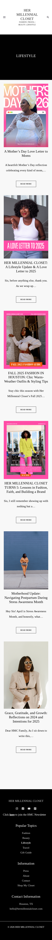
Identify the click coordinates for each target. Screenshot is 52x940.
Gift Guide (26, 852)
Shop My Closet (26, 885)
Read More (26, 184)
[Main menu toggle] (4, 17)
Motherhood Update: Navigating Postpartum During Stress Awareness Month (26, 598)
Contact (26, 880)
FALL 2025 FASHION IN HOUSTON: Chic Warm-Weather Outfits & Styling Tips (26, 377)
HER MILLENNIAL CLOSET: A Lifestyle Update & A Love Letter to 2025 (26, 267)
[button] (48, 17)
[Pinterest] (35, 808)
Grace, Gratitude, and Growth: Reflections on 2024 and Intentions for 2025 (26, 717)
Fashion (26, 833)
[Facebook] (23, 808)
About (26, 875)
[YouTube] (29, 808)
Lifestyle (26, 842)
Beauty (26, 838)
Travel (26, 847)
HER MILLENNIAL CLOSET (27, 14)
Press (26, 870)
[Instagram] (17, 808)
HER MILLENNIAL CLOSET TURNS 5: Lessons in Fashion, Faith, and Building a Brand (26, 487)
